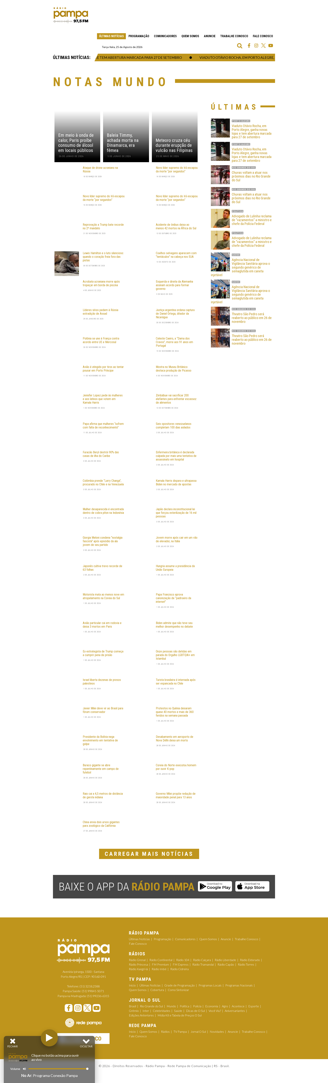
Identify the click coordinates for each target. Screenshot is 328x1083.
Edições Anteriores (141, 1015)
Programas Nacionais (239, 985)
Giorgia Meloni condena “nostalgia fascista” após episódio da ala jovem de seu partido (102, 541)
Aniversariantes (235, 1010)
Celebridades (161, 1010)
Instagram (256, 45)
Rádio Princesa (138, 964)
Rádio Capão (226, 964)
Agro (225, 1006)
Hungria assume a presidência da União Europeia (175, 567)
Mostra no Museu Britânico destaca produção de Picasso (173, 368)
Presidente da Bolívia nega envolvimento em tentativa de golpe (100, 740)
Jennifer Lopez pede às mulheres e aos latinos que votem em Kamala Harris (103, 399)
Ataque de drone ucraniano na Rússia (100, 169)
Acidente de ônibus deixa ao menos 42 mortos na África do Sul (176, 226)
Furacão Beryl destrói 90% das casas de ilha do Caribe (101, 454)
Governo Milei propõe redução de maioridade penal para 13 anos (176, 795)
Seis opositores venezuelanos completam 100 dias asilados (173, 425)
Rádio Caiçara (202, 960)
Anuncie (209, 36)
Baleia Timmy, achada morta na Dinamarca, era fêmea (123, 143)
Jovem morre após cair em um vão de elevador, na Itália (176, 539)
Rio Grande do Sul (151, 1006)
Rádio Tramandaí (203, 964)
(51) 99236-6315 (98, 996)
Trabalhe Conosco (234, 36)
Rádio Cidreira (179, 969)
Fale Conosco (263, 36)
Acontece (238, 1006)
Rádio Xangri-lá (138, 969)
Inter (146, 1010)
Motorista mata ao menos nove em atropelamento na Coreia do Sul (103, 596)
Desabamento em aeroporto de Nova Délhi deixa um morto (174, 738)
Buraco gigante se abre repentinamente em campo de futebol (101, 768)
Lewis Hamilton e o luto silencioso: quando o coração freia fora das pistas (103, 256)
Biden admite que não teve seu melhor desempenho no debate (174, 624)
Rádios (165, 1031)
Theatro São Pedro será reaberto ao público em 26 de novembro (252, 317)
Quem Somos (190, 36)
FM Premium (160, 964)
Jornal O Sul (198, 1031)
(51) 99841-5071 (93, 991)
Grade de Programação (179, 985)
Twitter (263, 45)
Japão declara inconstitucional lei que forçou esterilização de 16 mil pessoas (176, 512)
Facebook (249, 45)
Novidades (217, 1031)
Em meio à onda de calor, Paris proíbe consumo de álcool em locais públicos (76, 143)
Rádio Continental (160, 960)
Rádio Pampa (70, 15)
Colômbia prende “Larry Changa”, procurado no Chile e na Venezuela (103, 482)
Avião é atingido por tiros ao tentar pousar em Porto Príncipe (103, 368)
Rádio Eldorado (250, 960)
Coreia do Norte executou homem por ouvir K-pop (176, 767)
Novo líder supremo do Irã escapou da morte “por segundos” (177, 169)
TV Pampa (180, 1031)
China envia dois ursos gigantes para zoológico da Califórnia (101, 824)
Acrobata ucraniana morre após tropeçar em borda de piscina (101, 283)
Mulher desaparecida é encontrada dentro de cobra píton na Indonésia (103, 511)
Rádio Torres (246, 964)
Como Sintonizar (178, 990)
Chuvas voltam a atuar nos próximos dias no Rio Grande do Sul (251, 176)
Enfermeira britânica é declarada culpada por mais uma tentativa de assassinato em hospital (176, 455)
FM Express (180, 964)
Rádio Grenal (137, 960)
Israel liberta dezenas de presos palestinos (102, 681)
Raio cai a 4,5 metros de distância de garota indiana (103, 795)
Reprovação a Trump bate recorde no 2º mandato (103, 226)
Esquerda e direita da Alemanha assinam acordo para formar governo (174, 285)
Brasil (132, 1006)
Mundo (171, 1006)
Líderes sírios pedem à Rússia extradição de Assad (100, 311)
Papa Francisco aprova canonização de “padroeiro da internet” (173, 598)
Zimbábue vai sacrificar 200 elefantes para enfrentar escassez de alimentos (176, 399)
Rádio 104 (182, 960)
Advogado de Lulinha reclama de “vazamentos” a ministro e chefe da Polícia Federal (252, 220)
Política (184, 1006)
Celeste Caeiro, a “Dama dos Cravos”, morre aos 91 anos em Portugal (174, 342)
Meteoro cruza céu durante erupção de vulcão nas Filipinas (174, 145)
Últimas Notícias (111, 36)
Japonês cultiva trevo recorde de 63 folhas (102, 567)
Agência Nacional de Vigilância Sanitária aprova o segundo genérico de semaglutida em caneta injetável (240, 267)
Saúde (178, 1010)
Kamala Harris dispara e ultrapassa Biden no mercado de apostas (176, 482)
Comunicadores (165, 36)
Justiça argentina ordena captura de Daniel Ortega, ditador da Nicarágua (175, 313)
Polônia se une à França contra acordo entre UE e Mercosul (101, 340)
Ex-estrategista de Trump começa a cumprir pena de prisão (103, 653)
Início (132, 985)
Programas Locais (210, 985)
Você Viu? (215, 1010)
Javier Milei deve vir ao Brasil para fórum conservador (103, 710)
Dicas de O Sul (195, 1010)
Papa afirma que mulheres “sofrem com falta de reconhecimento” (103, 425)
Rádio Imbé (159, 969)
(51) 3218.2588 (90, 986)
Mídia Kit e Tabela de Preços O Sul (180, 1015)
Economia (211, 1006)
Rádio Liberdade (225, 960)
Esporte (253, 1006)
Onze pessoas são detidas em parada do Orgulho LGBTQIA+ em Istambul (175, 655)
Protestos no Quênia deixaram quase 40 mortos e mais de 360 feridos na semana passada (175, 712)
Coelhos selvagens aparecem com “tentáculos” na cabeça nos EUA (176, 255)
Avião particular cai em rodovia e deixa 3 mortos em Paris (102, 624)
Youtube (271, 45)
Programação (139, 36)
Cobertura (157, 990)
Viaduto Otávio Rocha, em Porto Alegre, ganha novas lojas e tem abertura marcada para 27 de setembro (251, 131)
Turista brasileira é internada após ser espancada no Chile (176, 681)
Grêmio (134, 1010)
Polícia (197, 1006)
